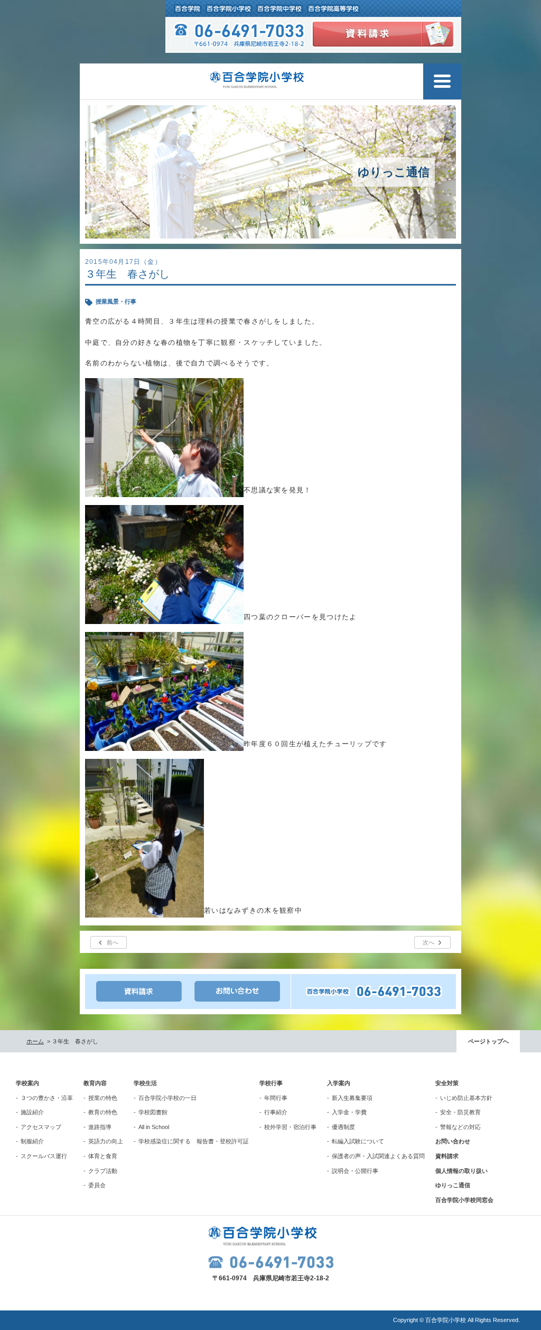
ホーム (35, 1041)
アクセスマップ (41, 1127)
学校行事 (271, 1083)
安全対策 (447, 1083)
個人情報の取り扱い (461, 1171)
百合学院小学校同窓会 (464, 1200)
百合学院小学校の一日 (167, 1098)
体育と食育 (102, 1156)
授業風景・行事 (116, 301)
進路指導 (99, 1127)
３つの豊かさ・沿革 (47, 1098)
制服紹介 (32, 1141)
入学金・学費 (349, 1112)
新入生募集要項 (352, 1098)
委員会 (97, 1185)
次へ (428, 942)
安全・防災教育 (460, 1112)
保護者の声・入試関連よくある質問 (378, 1156)
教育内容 (95, 1083)
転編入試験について (358, 1141)
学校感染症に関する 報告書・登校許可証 (193, 1141)
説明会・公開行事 (355, 1171)
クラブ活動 (102, 1171)
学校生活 (145, 1083)
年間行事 (275, 1098)
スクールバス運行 (44, 1156)
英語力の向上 (105, 1141)
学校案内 (27, 1083)
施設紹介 (32, 1112)
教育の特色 (102, 1112)
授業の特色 (102, 1098)
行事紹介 (275, 1112)
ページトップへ (488, 1041)
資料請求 (447, 1156)
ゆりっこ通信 (452, 1185)
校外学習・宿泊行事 (290, 1127)
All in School (153, 1127)
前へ (112, 942)
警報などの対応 (460, 1127)
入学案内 (338, 1083)
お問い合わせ (452, 1141)
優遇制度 (343, 1127)
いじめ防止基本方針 (466, 1098)
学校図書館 (152, 1112)
